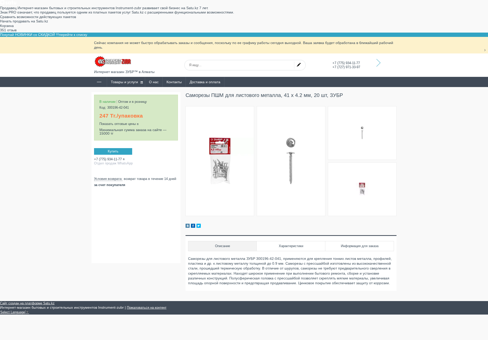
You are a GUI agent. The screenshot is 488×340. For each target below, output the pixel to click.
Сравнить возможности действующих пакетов (38, 17)
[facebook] (193, 226)
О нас (154, 82)
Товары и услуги (124, 82)
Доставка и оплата (205, 82)
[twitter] (198, 226)
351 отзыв (8, 30)
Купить (113, 151)
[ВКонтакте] (188, 226)
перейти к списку (73, 35)
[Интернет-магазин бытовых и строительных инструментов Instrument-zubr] (113, 61)
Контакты (174, 82)
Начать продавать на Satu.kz (24, 21)
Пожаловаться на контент (146, 307)
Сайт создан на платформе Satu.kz (27, 303)
